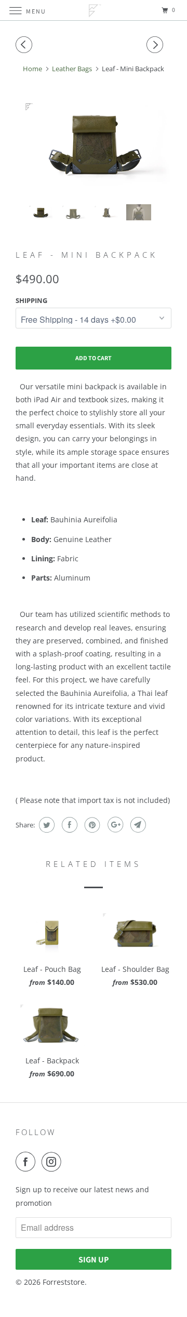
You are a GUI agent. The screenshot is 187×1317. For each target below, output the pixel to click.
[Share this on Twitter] (45, 825)
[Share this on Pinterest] (91, 825)
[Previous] (25, 44)
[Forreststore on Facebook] (27, 1161)
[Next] (156, 44)
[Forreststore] (93, 10)
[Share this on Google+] (114, 825)
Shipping (31, 300)
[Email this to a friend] (137, 825)
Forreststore (64, 1282)
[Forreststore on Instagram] (53, 1161)
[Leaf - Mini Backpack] (93, 145)
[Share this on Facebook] (68, 825)
